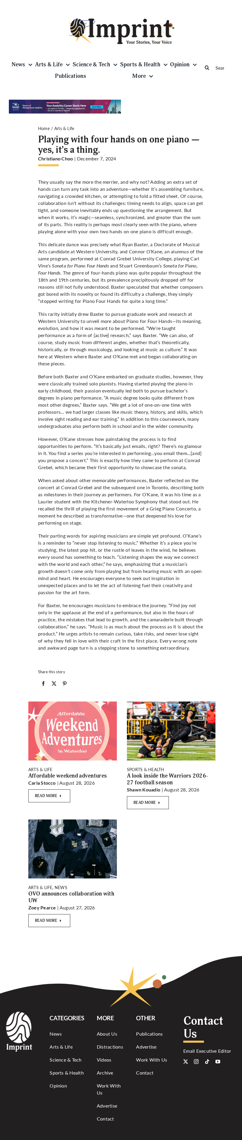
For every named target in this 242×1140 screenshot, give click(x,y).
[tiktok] (207, 1061)
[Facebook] (43, 685)
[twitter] (185, 1061)
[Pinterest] (64, 685)
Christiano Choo (55, 158)
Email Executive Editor (207, 1050)
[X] (54, 685)
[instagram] (196, 1061)
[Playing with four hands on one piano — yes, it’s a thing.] (72, 703)
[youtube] (217, 1061)
